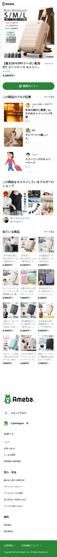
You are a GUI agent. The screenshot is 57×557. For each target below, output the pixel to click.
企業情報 (8, 545)
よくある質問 (9, 455)
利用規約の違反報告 (12, 461)
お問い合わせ (9, 448)
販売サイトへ (30, 85)
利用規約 (7, 525)
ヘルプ (7, 442)
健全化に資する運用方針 (14, 480)
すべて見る (49, 97)
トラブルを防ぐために (13, 506)
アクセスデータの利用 (13, 493)
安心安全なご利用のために (15, 499)
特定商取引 (8, 531)
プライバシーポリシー (13, 486)
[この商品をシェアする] (51, 13)
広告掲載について (30, 545)
